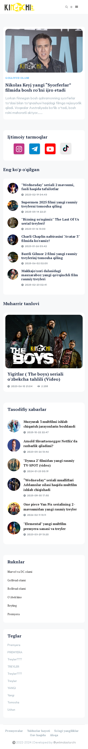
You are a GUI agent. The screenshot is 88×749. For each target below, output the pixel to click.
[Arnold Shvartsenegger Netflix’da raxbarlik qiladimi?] (13, 445)
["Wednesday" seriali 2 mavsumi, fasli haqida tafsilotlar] (12, 188)
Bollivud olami (16, 589)
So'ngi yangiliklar (66, 731)
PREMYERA (14, 652)
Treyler (12, 681)
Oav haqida (38, 735)
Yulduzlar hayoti (38, 731)
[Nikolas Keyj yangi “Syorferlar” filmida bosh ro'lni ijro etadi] (44, 51)
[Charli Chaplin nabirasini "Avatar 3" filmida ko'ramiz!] (12, 239)
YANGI (11, 688)
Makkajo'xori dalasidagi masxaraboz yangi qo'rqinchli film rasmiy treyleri (49, 275)
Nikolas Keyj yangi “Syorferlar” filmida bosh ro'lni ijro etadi (38, 87)
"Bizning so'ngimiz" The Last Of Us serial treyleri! (50, 221)
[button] (75, 7)
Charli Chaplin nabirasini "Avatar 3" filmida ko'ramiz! (50, 238)
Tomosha (13, 702)
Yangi (10, 695)
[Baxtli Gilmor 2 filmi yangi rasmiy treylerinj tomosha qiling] (12, 257)
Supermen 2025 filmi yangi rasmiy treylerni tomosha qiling (49, 204)
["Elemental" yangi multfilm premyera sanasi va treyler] (13, 528)
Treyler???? (14, 659)
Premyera (13, 614)
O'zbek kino (14, 597)
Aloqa (54, 735)
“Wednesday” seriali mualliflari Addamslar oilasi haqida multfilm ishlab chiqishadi (50, 485)
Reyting (12, 605)
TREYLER (13, 667)
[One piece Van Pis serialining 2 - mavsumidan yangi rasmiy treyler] (13, 508)
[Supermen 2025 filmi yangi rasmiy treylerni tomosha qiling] (12, 205)
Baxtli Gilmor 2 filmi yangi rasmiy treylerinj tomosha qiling (49, 255)
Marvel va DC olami (19, 572)
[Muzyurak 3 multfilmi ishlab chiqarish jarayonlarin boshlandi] (13, 425)
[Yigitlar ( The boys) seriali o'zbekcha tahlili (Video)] (44, 341)
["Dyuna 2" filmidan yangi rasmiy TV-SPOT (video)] (13, 464)
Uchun (11, 710)
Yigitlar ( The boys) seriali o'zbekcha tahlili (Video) (35, 376)
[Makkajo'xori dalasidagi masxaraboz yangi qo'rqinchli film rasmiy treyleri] (12, 274)
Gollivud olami (16, 580)
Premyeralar (14, 731)
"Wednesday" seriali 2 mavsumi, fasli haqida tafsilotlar (47, 186)
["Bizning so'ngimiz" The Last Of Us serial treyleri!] (12, 222)
